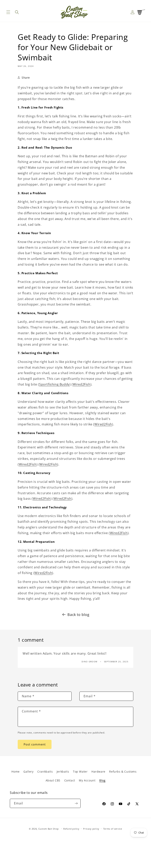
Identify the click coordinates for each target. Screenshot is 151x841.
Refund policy (71, 828)
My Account (87, 780)
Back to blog (78, 614)
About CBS (53, 780)
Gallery (28, 771)
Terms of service (112, 828)
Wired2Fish (81, 384)
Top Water (80, 771)
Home (15, 771)
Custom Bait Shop (48, 828)
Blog (102, 780)
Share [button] (26, 77)
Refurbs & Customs (122, 771)
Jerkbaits (63, 771)
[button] (8, 12)
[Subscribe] (76, 803)
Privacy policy (91, 828)
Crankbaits (45, 771)
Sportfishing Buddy (54, 384)
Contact (69, 780)
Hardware (98, 771)
